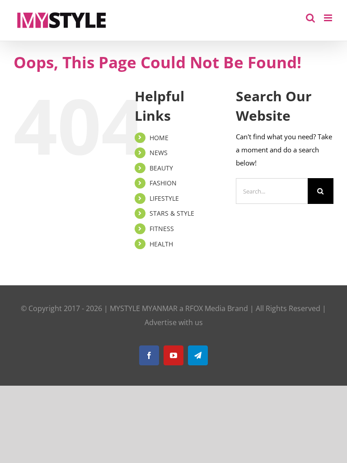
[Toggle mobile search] (310, 18)
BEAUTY (161, 168)
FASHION (163, 183)
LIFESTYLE (164, 198)
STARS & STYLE (172, 213)
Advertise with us (174, 322)
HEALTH (161, 244)
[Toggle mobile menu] (328, 18)
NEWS (159, 152)
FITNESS (162, 228)
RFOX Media (205, 308)
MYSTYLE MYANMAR (144, 308)
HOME (159, 137)
